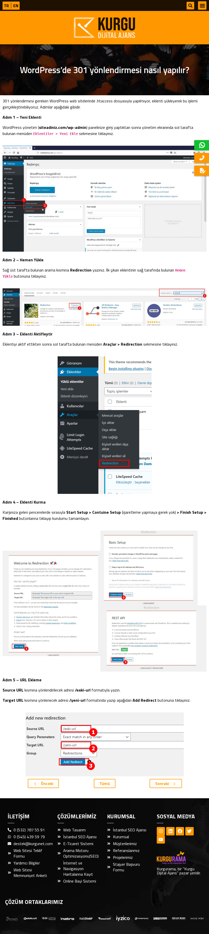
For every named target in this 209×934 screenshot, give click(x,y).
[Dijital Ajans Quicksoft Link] (30, 918)
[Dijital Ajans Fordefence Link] (141, 918)
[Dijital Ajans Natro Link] (67, 918)
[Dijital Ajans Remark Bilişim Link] (179, 918)
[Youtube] (161, 839)
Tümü (104, 783)
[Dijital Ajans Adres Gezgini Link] (12, 918)
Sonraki (162, 783)
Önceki (46, 783)
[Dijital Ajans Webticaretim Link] (86, 918)
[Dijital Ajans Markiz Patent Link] (197, 918)
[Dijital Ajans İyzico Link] (123, 918)
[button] (190, 5)
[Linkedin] (170, 831)
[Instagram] (161, 831)
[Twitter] (189, 831)
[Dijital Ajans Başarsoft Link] (104, 918)
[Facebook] (180, 831)
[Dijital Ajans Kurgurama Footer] (179, 857)
